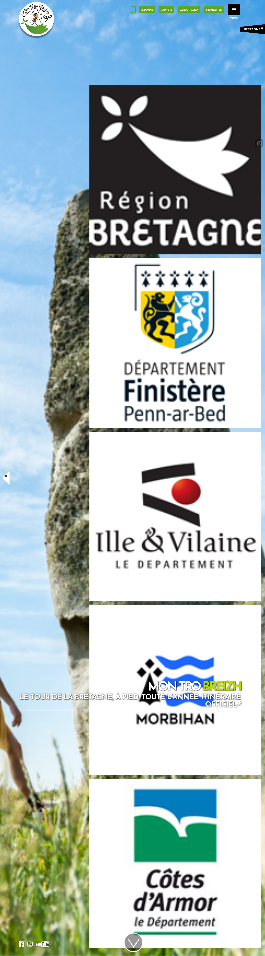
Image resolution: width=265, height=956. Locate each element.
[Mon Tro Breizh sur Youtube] (43, 945)
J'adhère (166, 10)
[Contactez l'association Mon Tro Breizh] (133, 10)
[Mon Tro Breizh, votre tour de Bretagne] (36, 19)
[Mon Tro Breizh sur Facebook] (21, 945)
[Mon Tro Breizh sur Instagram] (30, 945)
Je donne (147, 10)
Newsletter (214, 10)
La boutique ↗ (189, 10)
